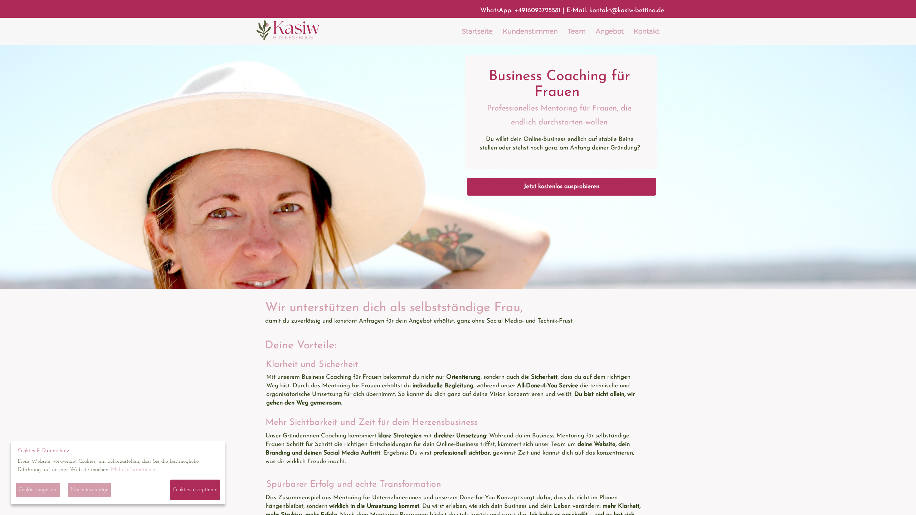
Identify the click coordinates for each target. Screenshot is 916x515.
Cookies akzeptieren (195, 489)
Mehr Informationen (134, 469)
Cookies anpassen (38, 489)
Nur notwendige (89, 489)
